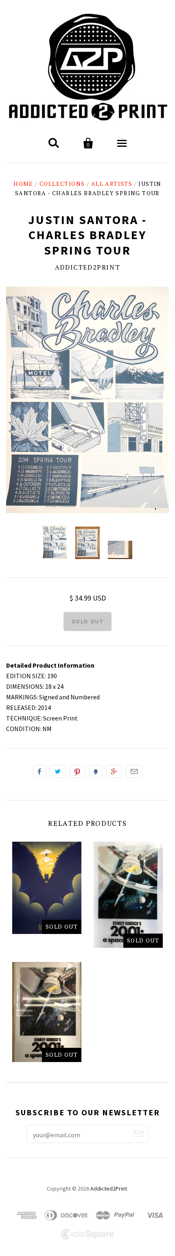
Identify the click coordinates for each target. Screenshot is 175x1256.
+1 (114, 771)
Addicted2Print (87, 267)
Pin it (77, 771)
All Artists (111, 183)
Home (23, 183)
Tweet (58, 771)
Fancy (95, 771)
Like (39, 771)
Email (134, 771)
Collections (62, 183)
